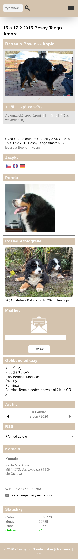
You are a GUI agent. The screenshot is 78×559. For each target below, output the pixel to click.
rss (39, 553)
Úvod (9, 139)
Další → (12, 107)
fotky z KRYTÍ (53, 139)
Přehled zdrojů (16, 436)
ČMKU (10, 381)
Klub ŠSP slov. (16, 372)
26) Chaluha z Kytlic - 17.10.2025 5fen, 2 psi (38, 300)
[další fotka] (39, 98)
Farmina (11, 385)
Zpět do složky (31, 107)
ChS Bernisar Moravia (21, 377)
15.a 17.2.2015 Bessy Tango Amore (31, 143)
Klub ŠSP (12, 368)
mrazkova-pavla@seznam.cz (31, 495)
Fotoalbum (28, 139)
